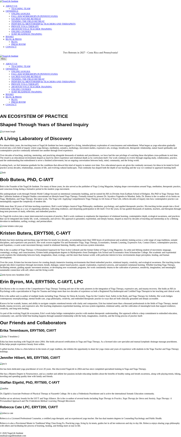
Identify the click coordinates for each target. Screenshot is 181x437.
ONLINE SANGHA (20, 13)
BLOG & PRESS (14, 39)
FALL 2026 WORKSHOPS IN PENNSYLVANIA (34, 16)
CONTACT (11, 47)
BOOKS (10, 36)
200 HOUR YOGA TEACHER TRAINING (31, 29)
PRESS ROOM (18, 44)
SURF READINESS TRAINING (26, 34)
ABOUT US (11, 6)
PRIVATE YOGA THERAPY (25, 26)
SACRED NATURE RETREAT (26, 19)
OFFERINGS (12, 11)
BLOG (14, 41)
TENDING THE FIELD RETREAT (28, 21)
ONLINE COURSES (21, 31)
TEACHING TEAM (20, 8)
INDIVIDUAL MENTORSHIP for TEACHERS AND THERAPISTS (43, 24)
